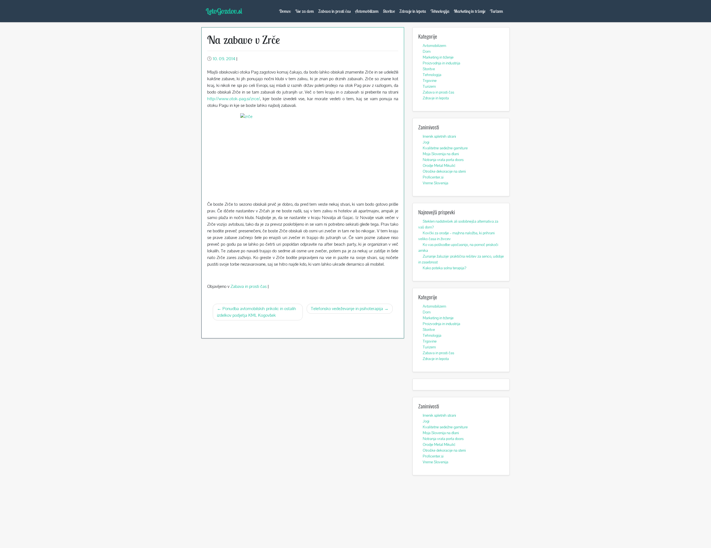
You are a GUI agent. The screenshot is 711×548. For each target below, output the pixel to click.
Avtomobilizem (367, 11)
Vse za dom (304, 11)
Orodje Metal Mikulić (439, 165)
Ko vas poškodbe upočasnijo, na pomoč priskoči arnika (458, 247)
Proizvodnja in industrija (441, 63)
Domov (285, 11)
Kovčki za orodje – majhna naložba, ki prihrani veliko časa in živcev (456, 235)
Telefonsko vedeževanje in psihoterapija (347, 308)
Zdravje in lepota (412, 11)
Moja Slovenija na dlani (441, 153)
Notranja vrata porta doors (443, 159)
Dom (426, 51)
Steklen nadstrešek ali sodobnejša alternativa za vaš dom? (458, 224)
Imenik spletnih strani (439, 136)
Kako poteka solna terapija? (444, 267)
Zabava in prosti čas (334, 11)
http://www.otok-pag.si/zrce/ (233, 99)
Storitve (389, 11)
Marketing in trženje (469, 11)
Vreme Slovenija (435, 182)
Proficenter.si (433, 177)
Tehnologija (439, 11)
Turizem (496, 11)
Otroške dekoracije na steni (444, 171)
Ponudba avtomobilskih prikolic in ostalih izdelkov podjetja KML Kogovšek (256, 312)
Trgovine (430, 80)
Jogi (426, 142)
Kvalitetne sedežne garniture (445, 147)
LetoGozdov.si (224, 11)
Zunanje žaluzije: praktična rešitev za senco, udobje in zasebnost (461, 259)
